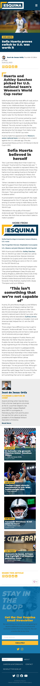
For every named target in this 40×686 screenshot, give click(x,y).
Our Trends (10, 551)
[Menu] (36, 5)
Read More (6, 423)
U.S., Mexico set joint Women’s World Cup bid (19, 248)
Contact (29, 664)
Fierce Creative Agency (26, 682)
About (27, 659)
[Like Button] (34, 581)
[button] (20, 643)
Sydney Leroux (30, 317)
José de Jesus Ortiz (15, 57)
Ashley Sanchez (29, 251)
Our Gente (7, 37)
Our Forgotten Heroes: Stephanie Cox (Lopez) (19, 245)
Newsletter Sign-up (12, 669)
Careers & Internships (13, 664)
